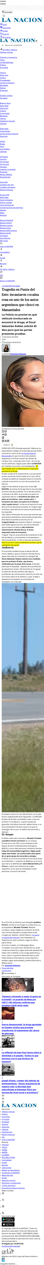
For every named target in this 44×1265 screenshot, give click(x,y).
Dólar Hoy (4, 75)
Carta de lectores (7, 205)
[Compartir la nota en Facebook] (3, 441)
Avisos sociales (6, 202)
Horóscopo (4, 164)
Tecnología (4, 162)
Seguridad (4, 106)
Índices (3, 88)
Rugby (2, 144)
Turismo (3, 159)
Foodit (5, 31)
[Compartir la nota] (3, 434)
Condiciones (7, 1246)
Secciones (7, 28)
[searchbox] (21, 45)
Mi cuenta (7, 37)
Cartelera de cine (7, 185)
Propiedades (5, 80)
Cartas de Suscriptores (9, 134)
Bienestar (4, 116)
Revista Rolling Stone (8, 230)
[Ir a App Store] (8, 1226)
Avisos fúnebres (6, 200)
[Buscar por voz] (41, 45)
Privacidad (16, 1246)
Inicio (5, 24)
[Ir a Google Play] (8, 1221)
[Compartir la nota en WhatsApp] (5, 434)
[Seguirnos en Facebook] (3, 1194)
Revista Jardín (5, 233)
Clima (2, 60)
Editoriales (4, 129)
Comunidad (4, 113)
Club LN (6, 34)
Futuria (3, 73)
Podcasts (3, 172)
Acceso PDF (4, 195)
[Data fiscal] (3, 1261)
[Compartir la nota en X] (5, 441)
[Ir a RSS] (3, 1213)
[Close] (3, 1095)
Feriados (3, 167)
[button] (22, 160)
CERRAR (3, 1)
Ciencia (3, 118)
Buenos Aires (5, 103)
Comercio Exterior (7, 83)
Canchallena (5, 149)
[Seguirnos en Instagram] (3, 1207)
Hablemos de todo (7, 121)
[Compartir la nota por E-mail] (8, 441)
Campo (3, 78)
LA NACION (7, 286)
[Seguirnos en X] (3, 1200)
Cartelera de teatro (7, 187)
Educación (4, 108)
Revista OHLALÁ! (6, 220)
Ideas (2, 213)
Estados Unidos (6, 95)
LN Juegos (4, 157)
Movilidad (4, 85)
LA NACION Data (6, 62)
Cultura (3, 111)
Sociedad (16, 286)
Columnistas (5, 131)
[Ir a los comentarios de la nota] (5, 431)
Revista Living (5, 228)
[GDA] (8, 1254)
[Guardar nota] (3, 431)
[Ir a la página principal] (22, 21)
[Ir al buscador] (4, 16)
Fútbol (2, 141)
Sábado (3, 210)
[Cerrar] (36, 41)
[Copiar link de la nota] (3, 437)
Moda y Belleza (6, 174)
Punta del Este (7, 968)
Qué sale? (4, 182)
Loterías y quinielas (7, 169)
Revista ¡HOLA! (6, 223)
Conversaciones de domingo (11, 207)
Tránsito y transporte (8, 57)
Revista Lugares (6, 225)
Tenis (2, 146)
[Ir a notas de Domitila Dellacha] (22, 348)
